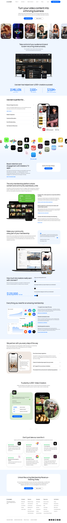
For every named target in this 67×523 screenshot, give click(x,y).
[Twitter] (49, 520)
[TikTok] (57, 520)
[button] (36, 429)
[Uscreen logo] (9, 499)
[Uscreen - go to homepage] (9, 1)
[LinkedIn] (59, 520)
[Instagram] (53, 520)
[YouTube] (55, 520)
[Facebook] (51, 520)
